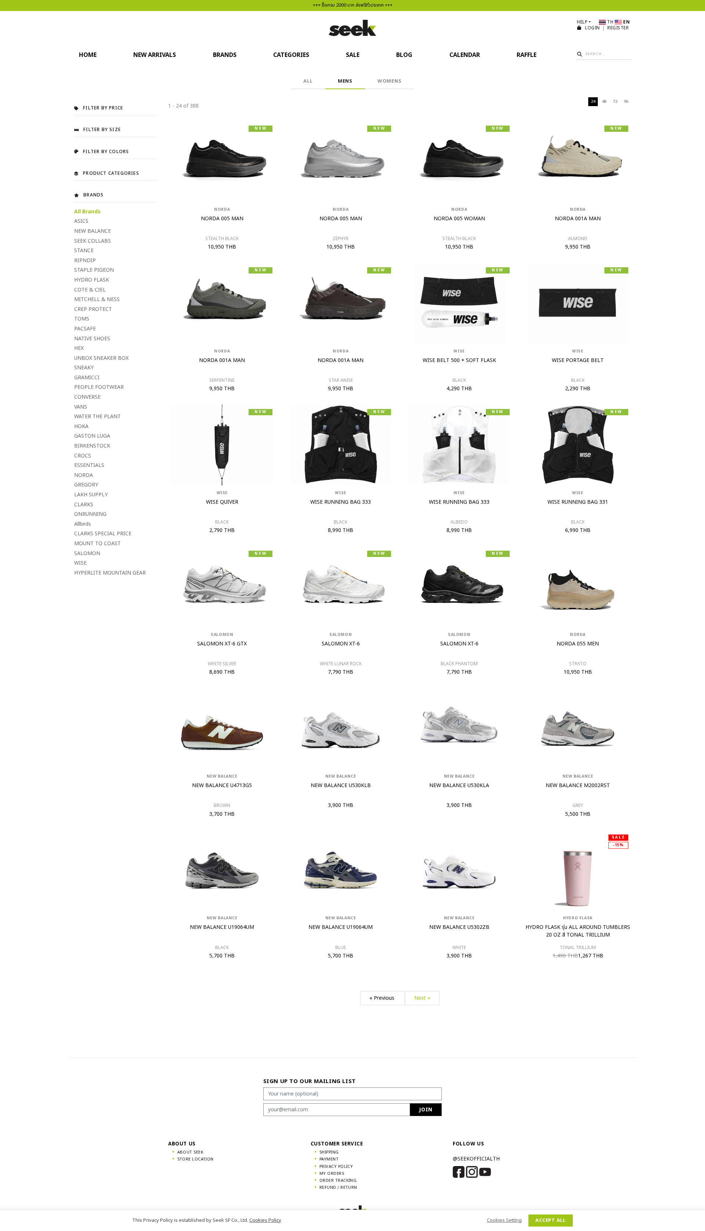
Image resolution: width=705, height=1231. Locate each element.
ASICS (81, 221)
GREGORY (86, 485)
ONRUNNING (90, 514)
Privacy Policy (336, 1166)
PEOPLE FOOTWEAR (99, 387)
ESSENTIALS (89, 465)
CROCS (82, 456)
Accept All (550, 1220)
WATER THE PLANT (97, 416)
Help (582, 22)
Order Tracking (338, 1180)
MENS (345, 81)
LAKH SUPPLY (91, 495)
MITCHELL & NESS (97, 299)
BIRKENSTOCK (92, 446)
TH (610, 22)
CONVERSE (87, 397)
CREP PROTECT (93, 309)
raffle (526, 55)
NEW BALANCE (92, 231)
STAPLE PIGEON (94, 270)
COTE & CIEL (90, 290)
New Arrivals (154, 55)
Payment (329, 1159)
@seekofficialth (476, 1159)
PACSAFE (85, 329)
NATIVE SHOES (92, 339)
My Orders (331, 1173)
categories (291, 55)
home (88, 55)
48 (604, 101)
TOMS (81, 319)
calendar (464, 55)
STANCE (84, 250)
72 (615, 101)
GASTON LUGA (92, 436)
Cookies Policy (265, 1220)
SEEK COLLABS (92, 241)
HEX (79, 348)
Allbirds (82, 524)
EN (626, 22)
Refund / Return (338, 1187)
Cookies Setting (504, 1220)
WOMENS (389, 81)
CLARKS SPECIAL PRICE (102, 533)
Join (426, 1110)
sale (352, 55)
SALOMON (87, 553)
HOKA (81, 426)
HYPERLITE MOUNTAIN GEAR (110, 573)
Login (593, 28)
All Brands (87, 212)
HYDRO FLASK (91, 280)
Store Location (195, 1159)
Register (618, 28)
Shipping (329, 1152)
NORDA (83, 475)
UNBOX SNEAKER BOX (101, 358)
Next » (422, 998)
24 (593, 101)
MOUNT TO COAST (97, 543)
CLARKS (83, 504)
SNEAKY (84, 368)
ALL (307, 81)
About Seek (190, 1152)
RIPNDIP (85, 260)
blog (404, 55)
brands (224, 55)
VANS (80, 407)
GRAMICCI (87, 377)
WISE (80, 563)
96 (626, 101)
